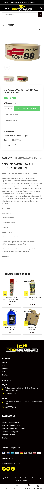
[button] (5, 293)
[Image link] (22, 453)
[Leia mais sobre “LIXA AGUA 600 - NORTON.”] (26, 323)
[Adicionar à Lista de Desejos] (17, 282)
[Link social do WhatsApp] (17, 145)
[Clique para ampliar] (7, 67)
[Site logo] (22, 8)
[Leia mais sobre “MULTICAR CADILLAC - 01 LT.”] (26, 293)
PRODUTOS (12, 25)
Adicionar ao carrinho (27, 108)
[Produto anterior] (37, 30)
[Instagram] (8, 469)
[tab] (7, 157)
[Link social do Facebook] (15, 145)
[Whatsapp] (13, 469)
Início (3, 25)
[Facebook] (4, 469)
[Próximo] (41, 30)
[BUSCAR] (40, 14)
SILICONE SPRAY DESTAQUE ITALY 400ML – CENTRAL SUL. (11, 299)
